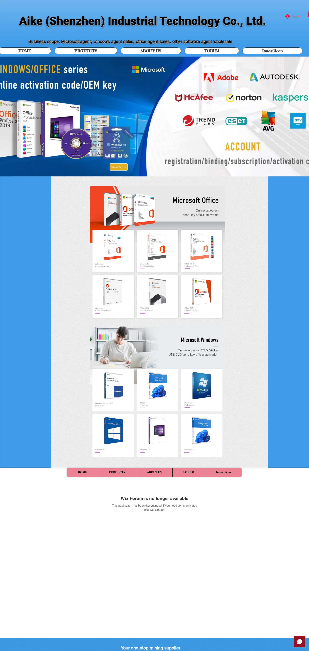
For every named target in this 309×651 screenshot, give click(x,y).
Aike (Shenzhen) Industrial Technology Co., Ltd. (142, 21)
